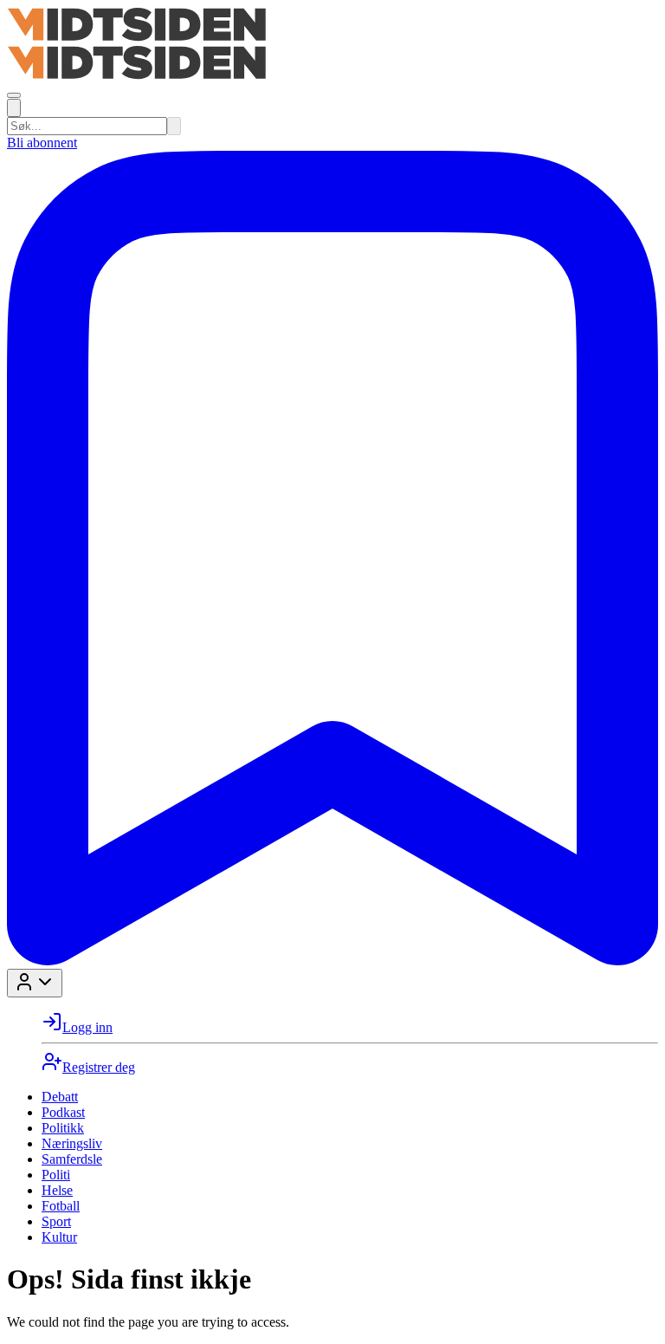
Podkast (63, 1112)
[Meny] (14, 95)
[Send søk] (174, 126)
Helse (57, 1190)
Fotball (61, 1205)
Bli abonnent (42, 142)
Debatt (60, 1096)
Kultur (59, 1237)
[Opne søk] (14, 108)
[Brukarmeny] (34, 983)
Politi (56, 1174)
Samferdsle (72, 1159)
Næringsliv (72, 1143)
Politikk (63, 1127)
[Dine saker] (332, 960)
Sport (56, 1221)
